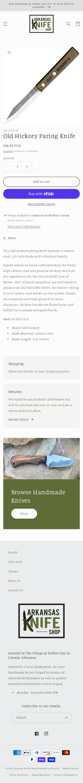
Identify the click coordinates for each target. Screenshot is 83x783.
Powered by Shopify (48, 768)
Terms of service (18, 774)
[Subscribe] (66, 718)
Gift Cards (15, 561)
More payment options (41, 203)
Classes (13, 571)
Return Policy (18, 419)
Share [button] (12, 238)
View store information (23, 226)
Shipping (8, 151)
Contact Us (15, 590)
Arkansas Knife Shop (24, 768)
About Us (14, 580)
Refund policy (71, 768)
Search (13, 552)
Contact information (66, 774)
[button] (5, 23)
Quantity (8, 158)
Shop (24, 513)
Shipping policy (41, 774)
